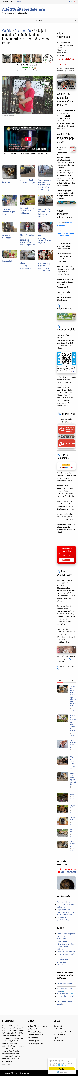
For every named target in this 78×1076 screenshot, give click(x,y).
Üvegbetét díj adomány (35, 1044)
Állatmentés (23, 31)
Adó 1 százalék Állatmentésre (64, 1032)
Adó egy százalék (59, 1035)
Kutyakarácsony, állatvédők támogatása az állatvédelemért (44, 267)
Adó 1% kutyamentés (35, 1041)
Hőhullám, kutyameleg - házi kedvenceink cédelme (65, 946)
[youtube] (75, 1)
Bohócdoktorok (59, 1041)
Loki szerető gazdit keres (66, 904)
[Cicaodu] (62, 794)
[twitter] (72, 1)
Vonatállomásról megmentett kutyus (27, 181)
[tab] (60, 680)
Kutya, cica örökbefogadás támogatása (73, 778)
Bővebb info (62, 1065)
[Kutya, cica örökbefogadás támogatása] (62, 773)
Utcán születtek (72, 844)
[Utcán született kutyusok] (62, 741)
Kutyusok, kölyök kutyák (72, 760)
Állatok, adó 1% (72, 831)
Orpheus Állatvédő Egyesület (37, 1026)
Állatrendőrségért (33, 1038)
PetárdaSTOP (7, 261)
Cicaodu (72, 794)
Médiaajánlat (24, 1073)
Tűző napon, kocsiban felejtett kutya (8, 211)
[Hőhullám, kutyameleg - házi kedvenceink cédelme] (62, 716)
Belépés (18, 1)
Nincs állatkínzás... (64, 994)
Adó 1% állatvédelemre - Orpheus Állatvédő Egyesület (45, 239)
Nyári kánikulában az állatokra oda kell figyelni (27, 210)
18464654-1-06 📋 (27, 67)
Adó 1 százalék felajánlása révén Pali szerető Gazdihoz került (44, 212)
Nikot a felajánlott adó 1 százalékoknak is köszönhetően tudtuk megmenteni (27, 240)
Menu (40, 20)
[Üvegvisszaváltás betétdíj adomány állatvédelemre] (66, 362)
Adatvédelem (15, 1073)
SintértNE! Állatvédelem (36, 1035)
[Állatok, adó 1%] (62, 830)
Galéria (7, 31)
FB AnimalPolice (59, 1029)
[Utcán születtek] (62, 842)
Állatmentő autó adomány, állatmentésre (26, 265)
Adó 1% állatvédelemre (23, 9)
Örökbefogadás (33, 1029)
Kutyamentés (72, 819)
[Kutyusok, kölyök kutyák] (62, 757)
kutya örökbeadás (63, 909)
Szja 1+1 (57, 1038)
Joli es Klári (61, 907)
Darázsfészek (7, 182)
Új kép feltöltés (68, 872)
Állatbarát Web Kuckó (35, 1032)
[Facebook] (70, 1)
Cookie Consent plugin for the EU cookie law (62, 1072)
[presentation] (60, 680)
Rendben (62, 1069)
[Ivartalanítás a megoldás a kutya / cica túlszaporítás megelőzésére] (62, 686)
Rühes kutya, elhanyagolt (7, 236)
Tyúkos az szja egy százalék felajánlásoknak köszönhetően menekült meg (45, 185)
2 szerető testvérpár (64, 902)
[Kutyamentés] (62, 818)
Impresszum (6, 1073)
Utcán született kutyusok (73, 744)
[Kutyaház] (62, 806)
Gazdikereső (58, 1026)
